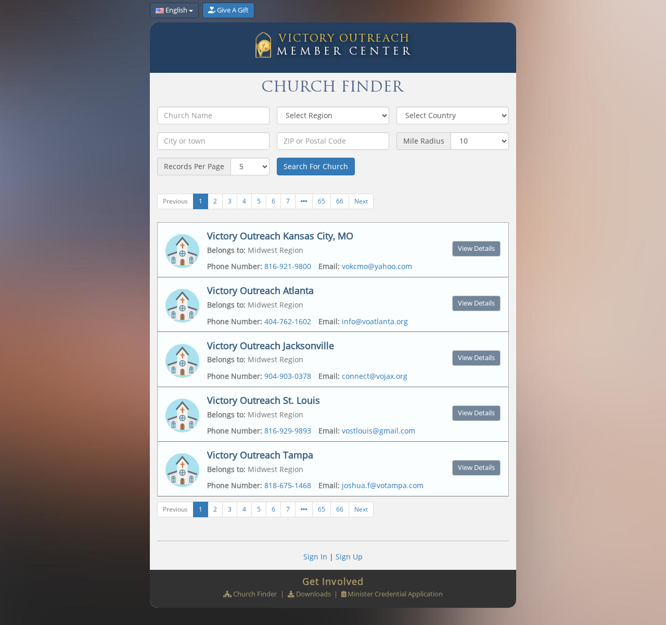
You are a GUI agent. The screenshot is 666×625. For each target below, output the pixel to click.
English (176, 10)
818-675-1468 (287, 485)
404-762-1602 (287, 321)
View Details (476, 248)
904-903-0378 (287, 376)
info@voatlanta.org (375, 321)
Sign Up (349, 557)
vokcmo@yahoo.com (377, 266)
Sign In (315, 557)
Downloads (313, 594)
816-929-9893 (287, 431)
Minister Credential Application (395, 594)
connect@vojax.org (374, 376)
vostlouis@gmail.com (378, 431)
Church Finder (255, 594)
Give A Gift (233, 10)
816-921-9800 (287, 266)
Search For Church (316, 166)
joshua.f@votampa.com (383, 485)
